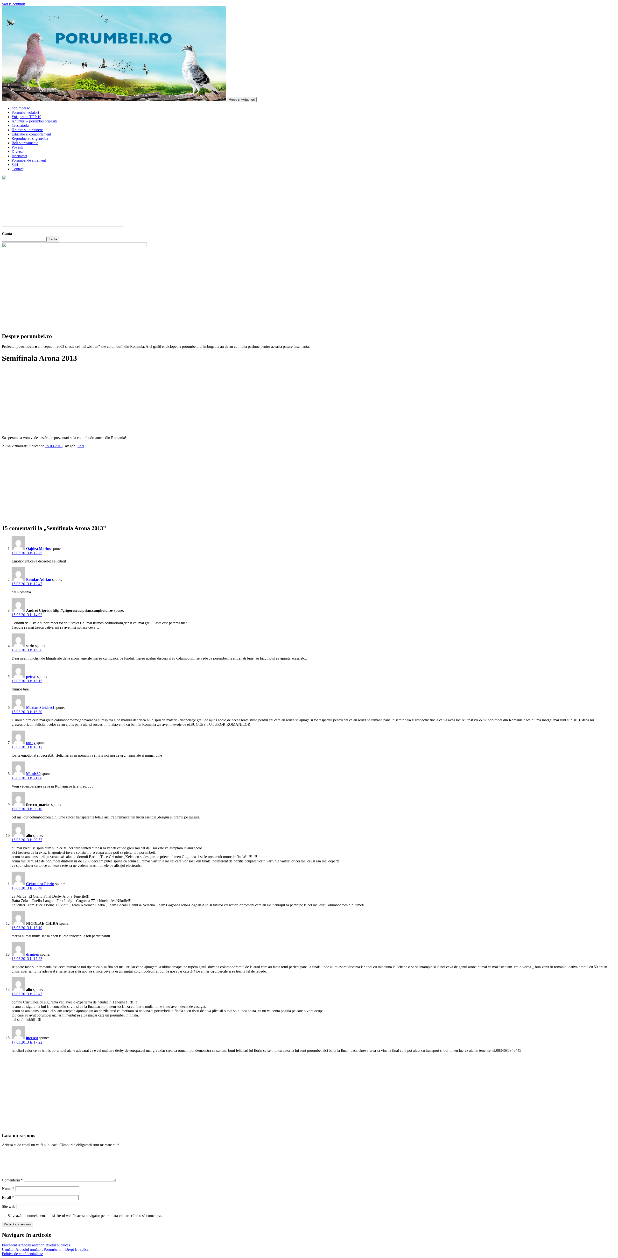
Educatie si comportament (31, 134)
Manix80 (33, 774)
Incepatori (19, 156)
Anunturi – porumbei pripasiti (34, 121)
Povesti (17, 147)
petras (31, 677)
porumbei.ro (21, 108)
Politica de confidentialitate (22, 1254)
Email (8, 1197)
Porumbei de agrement (29, 160)
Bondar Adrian (38, 579)
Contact (17, 169)
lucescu (32, 1038)
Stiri (15, 165)
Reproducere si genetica (30, 138)
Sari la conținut (13, 4)
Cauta (7, 234)
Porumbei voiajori (25, 112)
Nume (8, 1189)
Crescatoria (20, 125)
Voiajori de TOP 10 (26, 117)
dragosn (32, 954)
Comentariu (12, 1180)
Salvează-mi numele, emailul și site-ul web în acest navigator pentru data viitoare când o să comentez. (85, 1216)
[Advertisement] (147, 482)
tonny (30, 743)
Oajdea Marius (38, 549)
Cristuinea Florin (40, 884)
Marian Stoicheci (40, 707)
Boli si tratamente (25, 143)
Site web (8, 1206)
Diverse (17, 151)
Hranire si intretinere (27, 130)
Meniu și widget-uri (242, 99)
